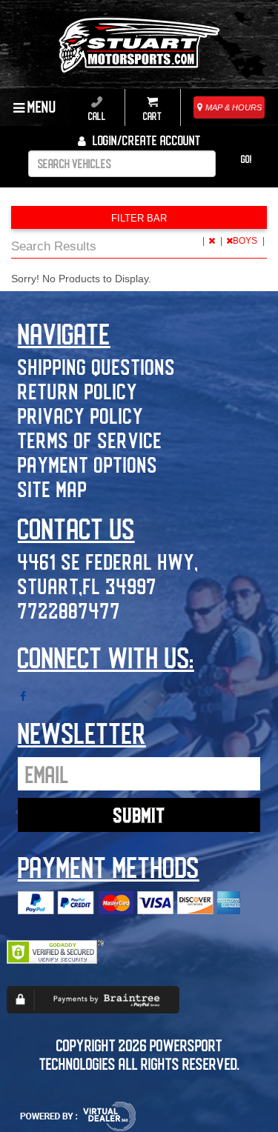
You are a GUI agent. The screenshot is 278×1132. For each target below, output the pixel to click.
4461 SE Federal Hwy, (108, 561)
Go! (246, 158)
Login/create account (145, 140)
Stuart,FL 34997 (87, 585)
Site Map (52, 488)
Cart (152, 115)
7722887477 (69, 610)
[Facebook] (23, 696)
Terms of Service (90, 439)
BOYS (246, 241)
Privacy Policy (81, 415)
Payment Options (88, 464)
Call (97, 115)
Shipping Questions (97, 366)
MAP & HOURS (232, 107)
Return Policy (78, 391)
